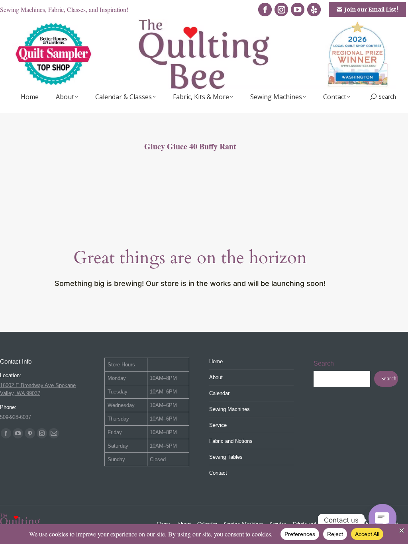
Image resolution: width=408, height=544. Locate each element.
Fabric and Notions (231, 441)
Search (324, 363)
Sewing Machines (229, 409)
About (216, 377)
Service (218, 425)
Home (216, 361)
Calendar (219, 393)
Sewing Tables (226, 457)
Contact (218, 473)
